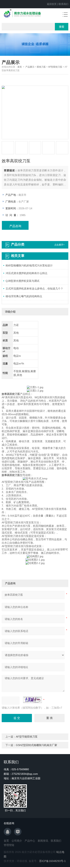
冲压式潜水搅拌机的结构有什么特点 (26, 273)
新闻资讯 (43, 840)
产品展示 (29, 67)
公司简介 (17, 840)
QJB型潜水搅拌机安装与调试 (22, 280)
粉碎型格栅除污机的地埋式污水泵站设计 (29, 265)
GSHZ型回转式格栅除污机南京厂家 (36, 745)
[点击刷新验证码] (32, 700)
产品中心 (30, 840)
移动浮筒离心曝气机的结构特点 (24, 296)
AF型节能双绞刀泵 (27, 736)
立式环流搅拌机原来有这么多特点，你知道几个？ (34, 288)
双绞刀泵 (41, 67)
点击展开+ (59, 244)
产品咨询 (15, 226)
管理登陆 (9, 845)
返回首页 (52, 4)
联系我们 (63, 4)
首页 (19, 67)
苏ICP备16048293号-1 (52, 860)
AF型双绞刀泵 (55, 67)
